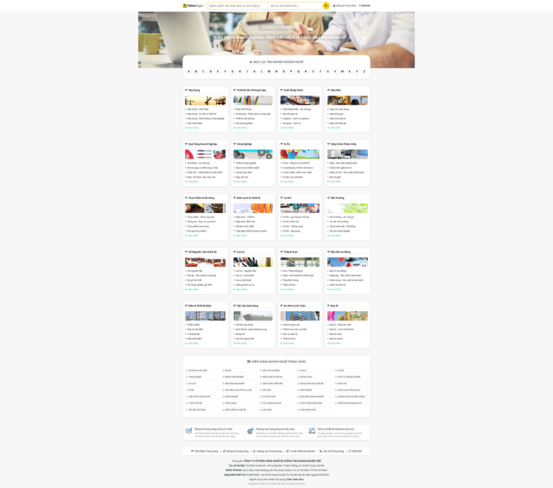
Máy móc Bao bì (338, 118)
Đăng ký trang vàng (213, 429)
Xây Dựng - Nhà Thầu (198, 109)
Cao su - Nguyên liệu (246, 270)
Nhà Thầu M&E (194, 123)
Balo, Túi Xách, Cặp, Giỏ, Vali (201, 177)
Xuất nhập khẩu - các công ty (297, 109)
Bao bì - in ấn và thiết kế (342, 329)
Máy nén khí (242, 177)
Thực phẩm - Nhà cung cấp (200, 216)
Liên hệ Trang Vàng (333, 451)
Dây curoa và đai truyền (247, 167)
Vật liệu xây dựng (247, 305)
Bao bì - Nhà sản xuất (340, 324)
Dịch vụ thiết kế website (336, 429)
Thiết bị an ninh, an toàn (295, 329)
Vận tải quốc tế (290, 113)
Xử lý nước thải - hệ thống (342, 226)
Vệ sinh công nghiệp (340, 230)
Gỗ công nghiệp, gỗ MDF (199, 284)
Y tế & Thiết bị (195, 403)
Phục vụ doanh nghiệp (349, 377)
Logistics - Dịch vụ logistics (296, 118)
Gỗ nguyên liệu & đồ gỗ (203, 251)
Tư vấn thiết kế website (303, 451)
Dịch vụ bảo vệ (290, 333)
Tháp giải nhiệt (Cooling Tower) (251, 230)
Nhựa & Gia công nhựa (349, 390)
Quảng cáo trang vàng (275, 429)
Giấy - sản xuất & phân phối (343, 162)
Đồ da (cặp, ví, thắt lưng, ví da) (202, 167)
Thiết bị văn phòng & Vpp (251, 90)
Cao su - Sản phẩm (245, 275)
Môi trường (337, 197)
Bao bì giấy (335, 177)
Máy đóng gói (336, 113)
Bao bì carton (336, 338)
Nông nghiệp (231, 396)
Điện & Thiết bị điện (200, 305)
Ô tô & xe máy (269, 396)
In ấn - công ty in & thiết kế (296, 162)
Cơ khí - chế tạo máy (293, 226)
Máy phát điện (194, 338)
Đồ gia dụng (306, 377)
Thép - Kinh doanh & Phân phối (298, 275)
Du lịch (192, 383)
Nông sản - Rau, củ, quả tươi (201, 221)
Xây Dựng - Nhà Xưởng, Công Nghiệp (205, 118)
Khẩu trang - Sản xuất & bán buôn (346, 280)
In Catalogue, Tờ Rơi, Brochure (298, 167)
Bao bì (334, 305)
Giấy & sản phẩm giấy (343, 144)
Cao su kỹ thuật (243, 280)
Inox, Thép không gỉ (293, 270)
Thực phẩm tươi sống (198, 226)
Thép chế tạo (289, 284)
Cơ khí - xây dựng (291, 230)
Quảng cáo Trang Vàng (269, 451)
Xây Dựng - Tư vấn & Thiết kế (201, 113)
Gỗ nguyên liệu (194, 270)
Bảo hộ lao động (341, 251)
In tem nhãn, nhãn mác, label (297, 172)
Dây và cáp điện (195, 329)
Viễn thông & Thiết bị (235, 409)
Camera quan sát (291, 324)
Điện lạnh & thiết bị (248, 197)
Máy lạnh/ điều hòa (245, 221)
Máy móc (336, 90)
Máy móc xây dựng (339, 109)
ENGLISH (365, 5)
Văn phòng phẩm (244, 123)
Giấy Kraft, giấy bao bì (341, 167)
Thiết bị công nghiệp (246, 162)
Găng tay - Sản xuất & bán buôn (345, 275)
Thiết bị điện (193, 324)
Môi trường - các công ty (342, 216)
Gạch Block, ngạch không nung (251, 329)
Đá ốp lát (240, 333)
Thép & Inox (291, 251)
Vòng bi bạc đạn (244, 172)
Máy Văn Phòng (243, 109)
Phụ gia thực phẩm (196, 230)
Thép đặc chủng (290, 280)
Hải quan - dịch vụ (292, 123)
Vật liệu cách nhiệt (245, 226)
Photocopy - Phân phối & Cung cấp (253, 113)
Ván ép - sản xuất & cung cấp (201, 275)
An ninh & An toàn (295, 305)
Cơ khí (287, 197)
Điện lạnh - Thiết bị (245, 216)
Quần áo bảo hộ (338, 284)
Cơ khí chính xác (291, 221)
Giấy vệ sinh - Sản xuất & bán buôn (347, 172)
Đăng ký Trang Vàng (346, 5)
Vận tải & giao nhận (234, 383)
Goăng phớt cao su (245, 284)
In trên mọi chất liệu (293, 177)
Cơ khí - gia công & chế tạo (296, 216)
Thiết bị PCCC (289, 338)
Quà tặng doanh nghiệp (203, 144)
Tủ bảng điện (193, 333)
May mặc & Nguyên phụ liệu (238, 390)
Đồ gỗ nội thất (194, 280)
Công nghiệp (244, 144)
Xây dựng (194, 90)
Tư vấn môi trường (339, 221)
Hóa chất (342, 383)
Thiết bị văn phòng (245, 118)
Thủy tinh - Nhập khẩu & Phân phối (204, 172)
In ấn (287, 144)
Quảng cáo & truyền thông (351, 396)
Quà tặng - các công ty (198, 162)
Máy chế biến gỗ (338, 123)
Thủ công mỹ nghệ (272, 403)
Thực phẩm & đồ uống (201, 197)
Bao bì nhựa (336, 333)
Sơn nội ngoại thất (245, 338)
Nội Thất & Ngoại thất (199, 396)
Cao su (241, 251)
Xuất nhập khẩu (293, 90)
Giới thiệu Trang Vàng (206, 451)
